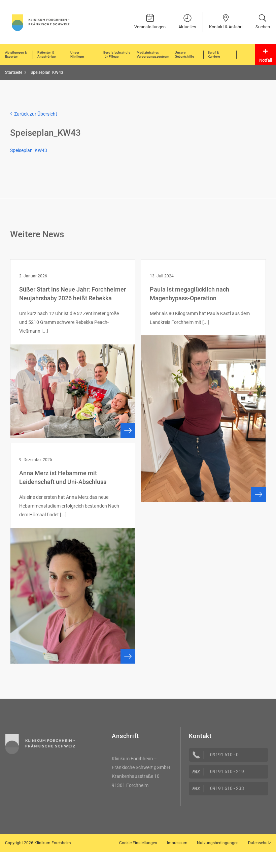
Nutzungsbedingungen (218, 843)
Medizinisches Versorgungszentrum (153, 54)
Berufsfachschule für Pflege (116, 54)
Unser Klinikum (77, 54)
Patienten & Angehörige (46, 54)
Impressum (177, 843)
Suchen (262, 26)
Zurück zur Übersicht (34, 114)
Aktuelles (187, 26)
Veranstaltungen (150, 26)
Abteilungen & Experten (16, 54)
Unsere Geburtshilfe (184, 54)
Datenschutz (259, 843)
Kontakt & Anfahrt (226, 26)
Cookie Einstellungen (138, 843)
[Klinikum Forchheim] (41, 22)
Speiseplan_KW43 (28, 150)
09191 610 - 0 (224, 754)
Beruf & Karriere (214, 54)
